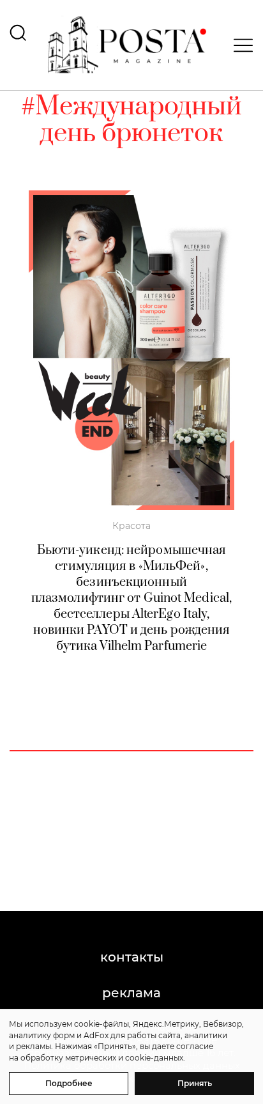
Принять (194, 1083)
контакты (131, 957)
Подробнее (69, 1083)
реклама (131, 992)
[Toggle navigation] (239, 45)
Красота (131, 526)
